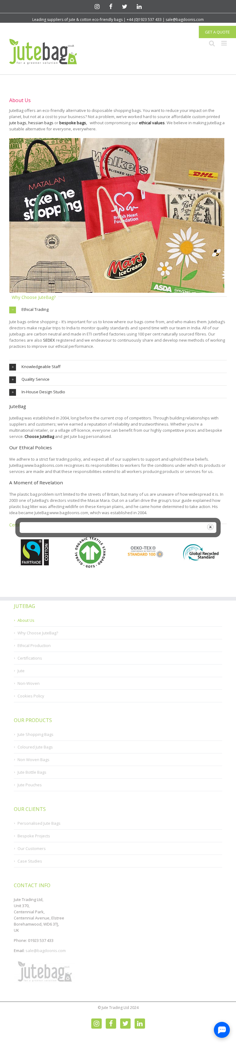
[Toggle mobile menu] (224, 43)
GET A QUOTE (217, 32)
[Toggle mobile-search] (212, 43)
